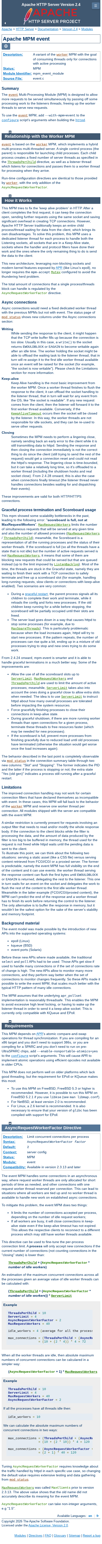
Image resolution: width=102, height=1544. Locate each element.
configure (10, 120)
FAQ (48, 1535)
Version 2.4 (70, 29)
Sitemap (74, 1535)
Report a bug (91, 1535)
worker (62, 55)
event (13, 95)
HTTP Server (25, 29)
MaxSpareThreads (25, 628)
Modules (87, 29)
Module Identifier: (17, 73)
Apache (7, 29)
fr (98, 1516)
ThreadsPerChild (21, 162)
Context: (10, 1152)
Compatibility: (14, 1167)
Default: (9, 1147)
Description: (13, 54)
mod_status (11, 317)
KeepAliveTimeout (26, 413)
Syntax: (9, 1142)
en (90, 1516)
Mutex (55, 272)
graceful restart (36, 594)
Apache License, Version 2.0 (48, 1525)
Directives (35, 1535)
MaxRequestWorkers (54, 525)
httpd (80, 120)
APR (59, 268)
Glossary (60, 1535)
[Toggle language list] (6, 46)
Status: (9, 68)
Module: (9, 1162)
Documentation (48, 29)
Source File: (13, 78)
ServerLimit (21, 679)
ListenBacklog (66, 564)
